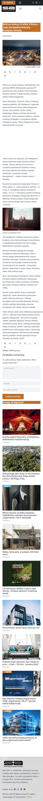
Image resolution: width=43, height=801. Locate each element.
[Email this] (5, 72)
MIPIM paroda (14, 350)
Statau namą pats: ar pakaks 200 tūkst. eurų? (21, 553)
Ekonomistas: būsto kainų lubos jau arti (21, 627)
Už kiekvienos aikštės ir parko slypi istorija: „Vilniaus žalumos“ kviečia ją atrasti (20, 591)
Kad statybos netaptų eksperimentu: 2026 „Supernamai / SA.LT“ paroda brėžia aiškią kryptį (20, 701)
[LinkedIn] (39, 2)
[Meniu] (20, 2)
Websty (29, 797)
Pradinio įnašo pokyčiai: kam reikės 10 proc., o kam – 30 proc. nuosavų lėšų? (21, 663)
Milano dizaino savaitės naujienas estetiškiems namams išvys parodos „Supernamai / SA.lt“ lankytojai (20, 515)
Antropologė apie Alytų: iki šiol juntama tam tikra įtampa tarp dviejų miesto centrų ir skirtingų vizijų (21, 476)
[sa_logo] (9, 8)
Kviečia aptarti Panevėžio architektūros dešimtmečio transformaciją (21, 438)
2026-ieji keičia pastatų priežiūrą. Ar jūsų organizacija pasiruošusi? (20, 738)
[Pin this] (25, 72)
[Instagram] (36, 2)
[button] (40, 8)
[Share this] (10, 72)
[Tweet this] (15, 72)
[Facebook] (33, 2)
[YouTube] (24, 789)
